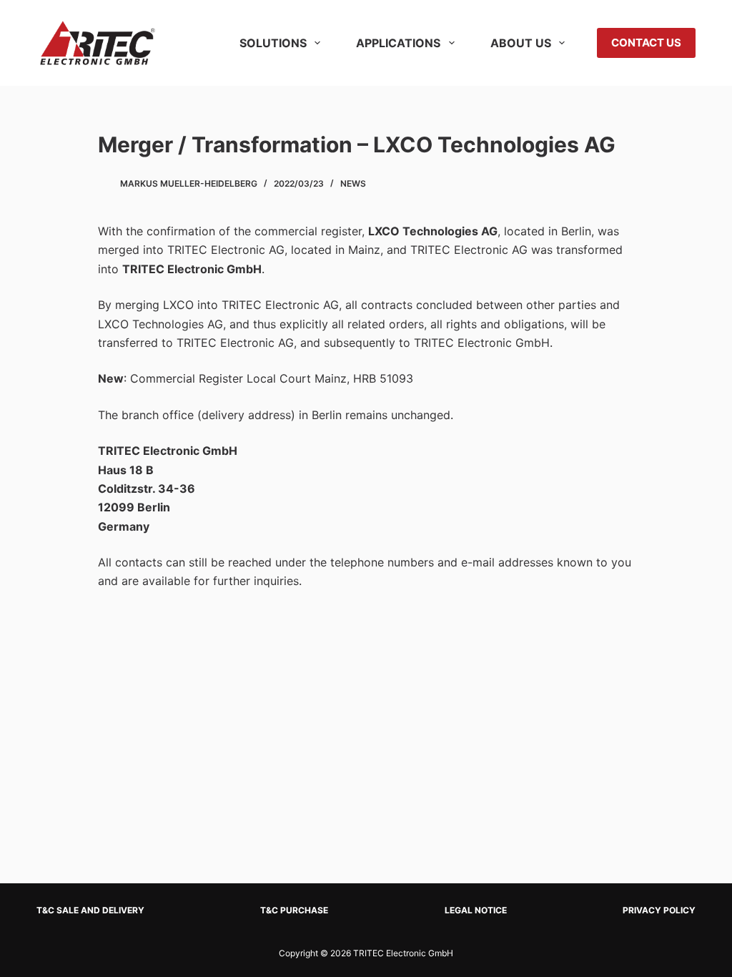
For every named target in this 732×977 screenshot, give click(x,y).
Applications (398, 43)
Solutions (273, 43)
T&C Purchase (294, 910)
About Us (520, 43)
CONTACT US (646, 42)
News (353, 183)
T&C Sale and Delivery (90, 910)
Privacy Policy (659, 910)
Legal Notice (476, 910)
